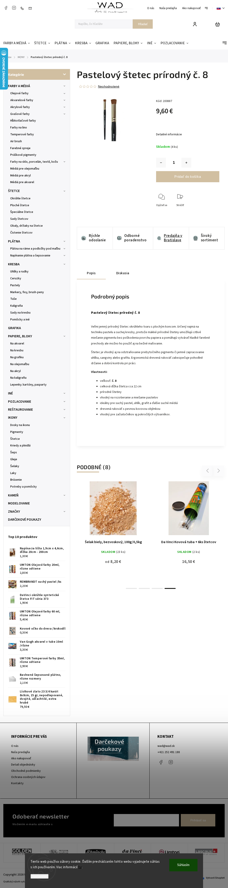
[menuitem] (17, 43)
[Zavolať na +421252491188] (23, 8)
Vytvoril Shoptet (215, 878)
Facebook (5, 7)
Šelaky (14, 466)
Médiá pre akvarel (22, 182)
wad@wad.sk (166, 746)
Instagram (14, 7)
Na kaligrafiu (18, 378)
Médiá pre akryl (20, 175)
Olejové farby (19, 93)
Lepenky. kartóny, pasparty (28, 384)
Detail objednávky (23, 764)
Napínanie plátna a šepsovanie (30, 255)
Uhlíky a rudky (19, 271)
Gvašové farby (20, 114)
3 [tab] (157, 588)
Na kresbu (16, 350)
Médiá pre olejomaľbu (24, 168)
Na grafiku (17, 357)
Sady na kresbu (20, 312)
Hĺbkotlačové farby (23, 120)
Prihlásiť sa (198, 820)
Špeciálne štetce (21, 212)
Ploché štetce (19, 205)
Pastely (15, 285)
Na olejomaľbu (19, 364)
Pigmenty (16, 432)
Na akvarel (17, 343)
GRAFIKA (14, 328)
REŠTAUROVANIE (20, 409)
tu (80, 867)
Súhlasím (183, 865)
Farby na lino (18, 127)
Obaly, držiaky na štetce (26, 226)
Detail (113, 510)
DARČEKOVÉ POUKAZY (24, 519)
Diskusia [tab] (122, 273)
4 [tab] (170, 588)
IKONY (12, 417)
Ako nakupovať (191, 8)
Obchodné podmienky (26, 771)
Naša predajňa (168, 8)
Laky (13, 473)
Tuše (13, 299)
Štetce (15, 439)
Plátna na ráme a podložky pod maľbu (35, 248)
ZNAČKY (14, 511)
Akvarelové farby (21, 100)
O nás (150, 8)
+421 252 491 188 (168, 752)
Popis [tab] (91, 273)
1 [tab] (131, 588)
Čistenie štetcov (21, 232)
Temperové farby (22, 134)
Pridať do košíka (187, 176)
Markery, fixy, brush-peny (27, 292)
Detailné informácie (169, 134)
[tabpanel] (113, 525)
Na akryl (15, 371)
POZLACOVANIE (19, 401)
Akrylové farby (20, 107)
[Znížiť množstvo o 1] (161, 163)
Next (219, 470)
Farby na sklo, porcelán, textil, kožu (34, 162)
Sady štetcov (19, 219)
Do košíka (178, 510)
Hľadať (143, 24)
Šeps (13, 452)
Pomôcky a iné (20, 319)
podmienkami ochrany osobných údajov (78, 824)
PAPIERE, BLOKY (20, 336)
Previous (208, 470)
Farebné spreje (20, 148)
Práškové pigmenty (23, 155)
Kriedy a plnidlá (20, 445)
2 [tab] (144, 588)
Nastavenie (39, 876)
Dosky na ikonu (20, 425)
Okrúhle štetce (20, 198)
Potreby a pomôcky (23, 486)
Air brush (16, 141)
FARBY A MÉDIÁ (19, 86)
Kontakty (17, 783)
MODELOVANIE (19, 503)
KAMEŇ (13, 495)
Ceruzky (15, 278)
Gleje (13, 459)
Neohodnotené (108, 86)
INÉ (10, 393)
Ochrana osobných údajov (28, 777)
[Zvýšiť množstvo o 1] (186, 163)
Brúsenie (16, 480)
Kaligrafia (16, 306)
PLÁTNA (14, 241)
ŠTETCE (14, 190)
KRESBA (14, 264)
